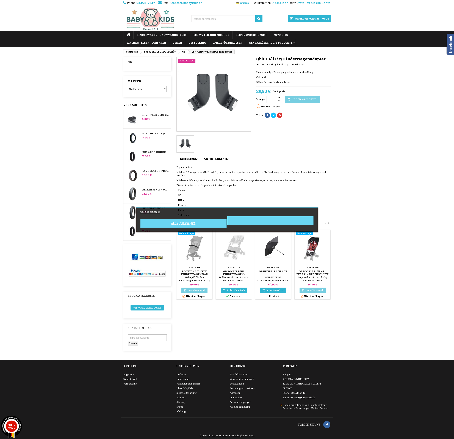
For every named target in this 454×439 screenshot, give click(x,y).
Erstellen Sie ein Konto (313, 3)
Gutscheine (236, 397)
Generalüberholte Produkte (270, 42)
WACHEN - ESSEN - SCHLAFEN (146, 42)
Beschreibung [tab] (188, 159)
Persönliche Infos (239, 374)
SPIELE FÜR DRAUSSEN (227, 42)
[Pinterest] (279, 115)
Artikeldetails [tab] (216, 159)
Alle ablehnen (183, 223)
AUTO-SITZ (280, 35)
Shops (179, 406)
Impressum (182, 379)
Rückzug (181, 411)
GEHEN (177, 42)
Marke (296, 64)
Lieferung (181, 374)
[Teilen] (267, 115)
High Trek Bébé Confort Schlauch (156, 115)
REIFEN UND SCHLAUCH (251, 35)
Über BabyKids (184, 388)
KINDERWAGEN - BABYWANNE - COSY (162, 35)
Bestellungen (237, 383)
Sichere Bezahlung (186, 393)
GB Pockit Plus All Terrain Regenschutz (312, 273)
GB (130, 62)
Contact (290, 366)
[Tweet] (273, 115)
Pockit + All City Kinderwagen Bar (194, 273)
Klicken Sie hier (319, 408)
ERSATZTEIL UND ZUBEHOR (211, 35)
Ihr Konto (238, 366)
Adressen (235, 393)
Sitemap (180, 402)
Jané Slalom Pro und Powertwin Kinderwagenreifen (156, 171)
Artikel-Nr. (263, 64)
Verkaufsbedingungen (188, 383)
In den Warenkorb (301, 99)
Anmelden (280, 3)
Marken (134, 81)
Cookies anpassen (150, 212)
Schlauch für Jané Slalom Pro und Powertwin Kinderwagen (156, 133)
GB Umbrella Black (273, 271)
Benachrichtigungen (240, 402)
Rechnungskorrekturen (242, 388)
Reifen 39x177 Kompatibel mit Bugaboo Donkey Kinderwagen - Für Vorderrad (156, 189)
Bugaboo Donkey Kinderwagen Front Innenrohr (156, 152)
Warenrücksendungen (242, 379)
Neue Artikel (130, 379)
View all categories (147, 307)
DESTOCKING (197, 42)
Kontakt (180, 397)
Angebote (128, 374)
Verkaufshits (135, 105)
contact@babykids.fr (186, 3)
